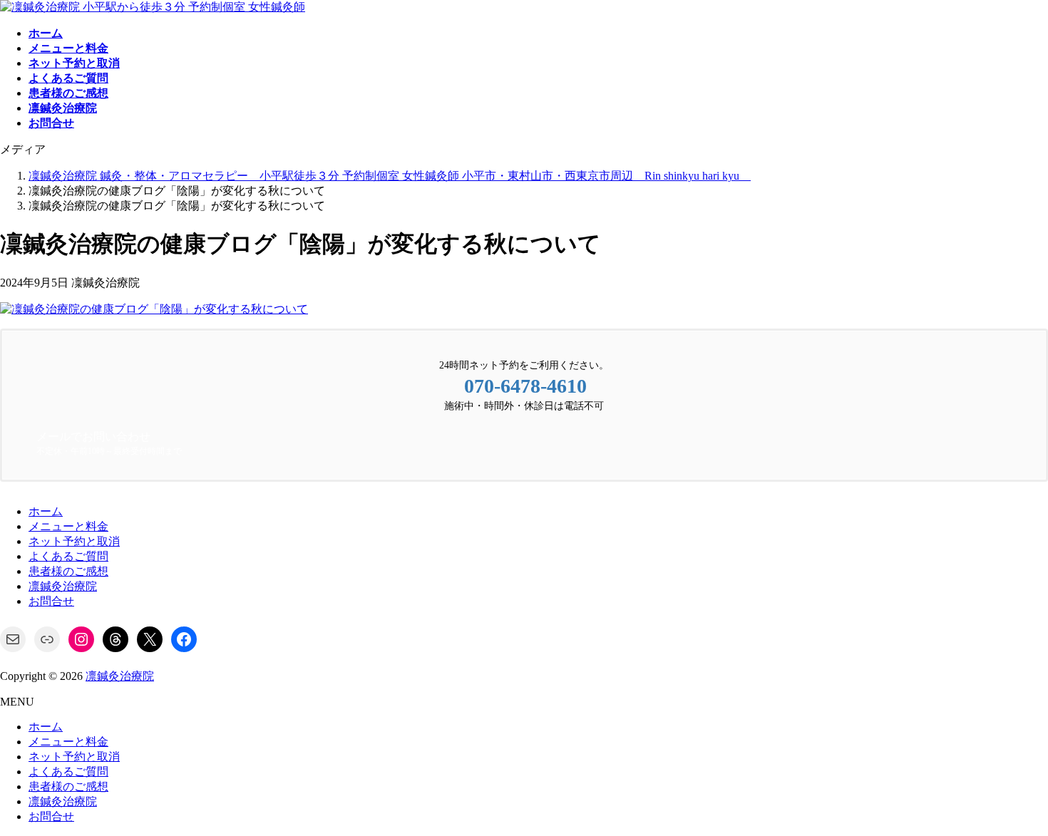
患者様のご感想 (68, 571)
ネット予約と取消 (74, 541)
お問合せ (51, 601)
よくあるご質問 (68, 556)
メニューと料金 (68, 526)
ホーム (46, 511)
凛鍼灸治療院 (63, 586)
